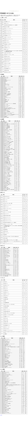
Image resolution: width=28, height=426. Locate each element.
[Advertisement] (14, 5)
